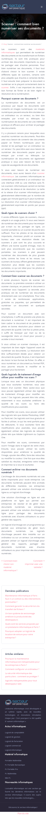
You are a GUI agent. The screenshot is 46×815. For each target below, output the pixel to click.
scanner (5, 87)
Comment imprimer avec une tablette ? (33, 564)
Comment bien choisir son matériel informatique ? (10, 565)
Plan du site (23, 813)
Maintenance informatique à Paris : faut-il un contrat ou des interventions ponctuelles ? (22, 598)
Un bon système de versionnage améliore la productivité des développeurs (20, 616)
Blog (5, 44)
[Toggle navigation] (41, 7)
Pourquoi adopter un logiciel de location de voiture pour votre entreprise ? (20, 634)
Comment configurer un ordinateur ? (22, 669)
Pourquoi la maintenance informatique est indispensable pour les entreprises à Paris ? (22, 661)
